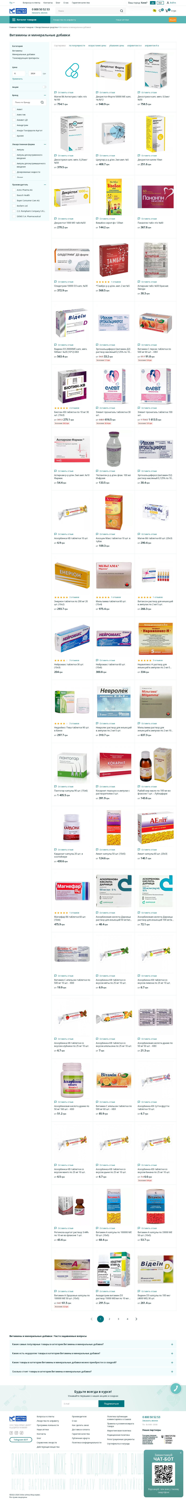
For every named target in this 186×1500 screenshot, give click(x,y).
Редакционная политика (118, 1435)
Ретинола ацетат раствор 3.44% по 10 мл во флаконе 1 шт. (71, 1234)
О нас (66, 2)
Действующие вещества (48, 1447)
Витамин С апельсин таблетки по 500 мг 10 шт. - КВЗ (72, 981)
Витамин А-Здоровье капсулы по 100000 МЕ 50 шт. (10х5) (72, 1297)
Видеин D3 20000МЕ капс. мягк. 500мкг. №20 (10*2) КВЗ (70, 350)
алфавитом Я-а (152, 45)
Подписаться (111, 1403)
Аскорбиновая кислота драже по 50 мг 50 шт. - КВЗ (155, 1044)
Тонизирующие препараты (25, 58)
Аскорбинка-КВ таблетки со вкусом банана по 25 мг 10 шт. (154, 1171)
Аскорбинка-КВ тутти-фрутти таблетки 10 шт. (153, 1108)
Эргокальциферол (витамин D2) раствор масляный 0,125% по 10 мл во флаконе (155, 478)
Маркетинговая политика (119, 1430)
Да (152, 2)
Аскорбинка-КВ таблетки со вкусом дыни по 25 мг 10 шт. (111, 1171)
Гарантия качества (81, 2)
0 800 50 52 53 (41, 9)
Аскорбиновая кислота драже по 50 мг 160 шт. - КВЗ (71, 1108)
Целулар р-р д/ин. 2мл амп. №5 (112, 159)
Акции (173, 19)
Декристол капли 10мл (150, 159)
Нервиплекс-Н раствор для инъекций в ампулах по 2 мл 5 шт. (154, 667)
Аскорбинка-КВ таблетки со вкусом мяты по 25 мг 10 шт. (111, 981)
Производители (79, 1416)
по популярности (77, 45)
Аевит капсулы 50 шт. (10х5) (110, 853)
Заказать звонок (150, 1420)
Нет (160, 2)
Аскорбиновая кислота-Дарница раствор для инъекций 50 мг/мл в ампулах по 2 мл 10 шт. (113, 919)
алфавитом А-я (134, 45)
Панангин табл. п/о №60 (150, 222)
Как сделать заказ (80, 1425)
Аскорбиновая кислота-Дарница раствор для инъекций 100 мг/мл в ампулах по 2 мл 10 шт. (155, 919)
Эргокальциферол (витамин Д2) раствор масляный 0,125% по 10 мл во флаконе (113, 351)
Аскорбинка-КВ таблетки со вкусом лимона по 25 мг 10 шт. (154, 981)
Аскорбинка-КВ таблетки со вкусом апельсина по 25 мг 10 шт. (114, 1044)
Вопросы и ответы (31, 2)
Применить (17, 78)
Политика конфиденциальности (86, 1442)
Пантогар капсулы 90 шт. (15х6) (71, 790)
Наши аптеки (122, 19)
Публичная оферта (81, 1438)
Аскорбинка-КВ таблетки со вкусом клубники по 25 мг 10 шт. (71, 1044)
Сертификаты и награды (118, 1443)
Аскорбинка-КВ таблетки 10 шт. (71, 538)
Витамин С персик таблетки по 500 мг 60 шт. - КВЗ (154, 350)
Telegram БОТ (21, 1439)
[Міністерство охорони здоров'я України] (168, 1439)
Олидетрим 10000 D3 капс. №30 (71, 285)
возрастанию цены (97, 45)
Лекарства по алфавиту (64, 19)
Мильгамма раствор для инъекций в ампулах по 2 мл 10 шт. (154, 730)
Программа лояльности (48, 1425)
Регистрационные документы (120, 1439)
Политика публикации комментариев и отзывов (119, 1417)
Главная (13, 27)
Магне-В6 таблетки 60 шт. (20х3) (155, 538)
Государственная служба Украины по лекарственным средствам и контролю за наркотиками (150, 1439)
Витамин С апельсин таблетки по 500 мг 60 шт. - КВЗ (114, 1108)
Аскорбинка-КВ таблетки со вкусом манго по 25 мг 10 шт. (69, 1171)
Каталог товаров (26, 27)
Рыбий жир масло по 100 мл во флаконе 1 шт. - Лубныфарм (154, 792)
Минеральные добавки (23, 54)
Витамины (17, 50)
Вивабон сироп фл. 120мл (109, 222)
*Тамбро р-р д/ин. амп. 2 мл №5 (113, 285)
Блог (58, 2)
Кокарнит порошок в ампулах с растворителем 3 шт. (113, 792)
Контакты (48, 2)
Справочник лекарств (47, 1442)
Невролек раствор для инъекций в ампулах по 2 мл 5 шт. (114, 729)
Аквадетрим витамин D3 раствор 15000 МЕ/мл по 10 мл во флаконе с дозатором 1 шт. (114, 1298)
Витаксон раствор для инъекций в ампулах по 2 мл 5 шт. (155, 603)
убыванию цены (116, 45)
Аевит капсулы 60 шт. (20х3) (152, 853)
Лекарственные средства (46, 27)
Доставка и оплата (81, 1429)
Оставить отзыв (65, 92)
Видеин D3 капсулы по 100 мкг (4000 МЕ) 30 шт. (154, 1297)
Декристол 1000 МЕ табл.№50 (70, 222)
